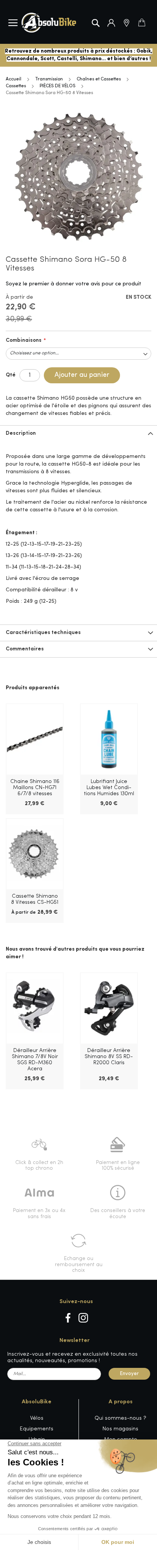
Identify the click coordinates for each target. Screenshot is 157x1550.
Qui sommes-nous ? (120, 1418)
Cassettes (16, 86)
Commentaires (25, 649)
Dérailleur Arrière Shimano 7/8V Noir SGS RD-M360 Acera (35, 1060)
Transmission (49, 79)
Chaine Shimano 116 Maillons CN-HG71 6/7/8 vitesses (34, 788)
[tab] (78, 433)
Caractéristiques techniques (43, 633)
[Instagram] (83, 1318)
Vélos (36, 1418)
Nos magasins (120, 1429)
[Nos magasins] (126, 23)
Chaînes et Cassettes (99, 79)
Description (21, 433)
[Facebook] (68, 1318)
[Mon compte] (111, 23)
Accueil (13, 79)
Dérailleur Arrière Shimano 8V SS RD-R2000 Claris (109, 1057)
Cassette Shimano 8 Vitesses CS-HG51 (34, 899)
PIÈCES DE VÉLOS (57, 86)
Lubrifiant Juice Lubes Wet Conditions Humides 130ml (109, 788)
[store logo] (49, 22)
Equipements (36, 1429)
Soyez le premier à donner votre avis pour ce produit (73, 284)
